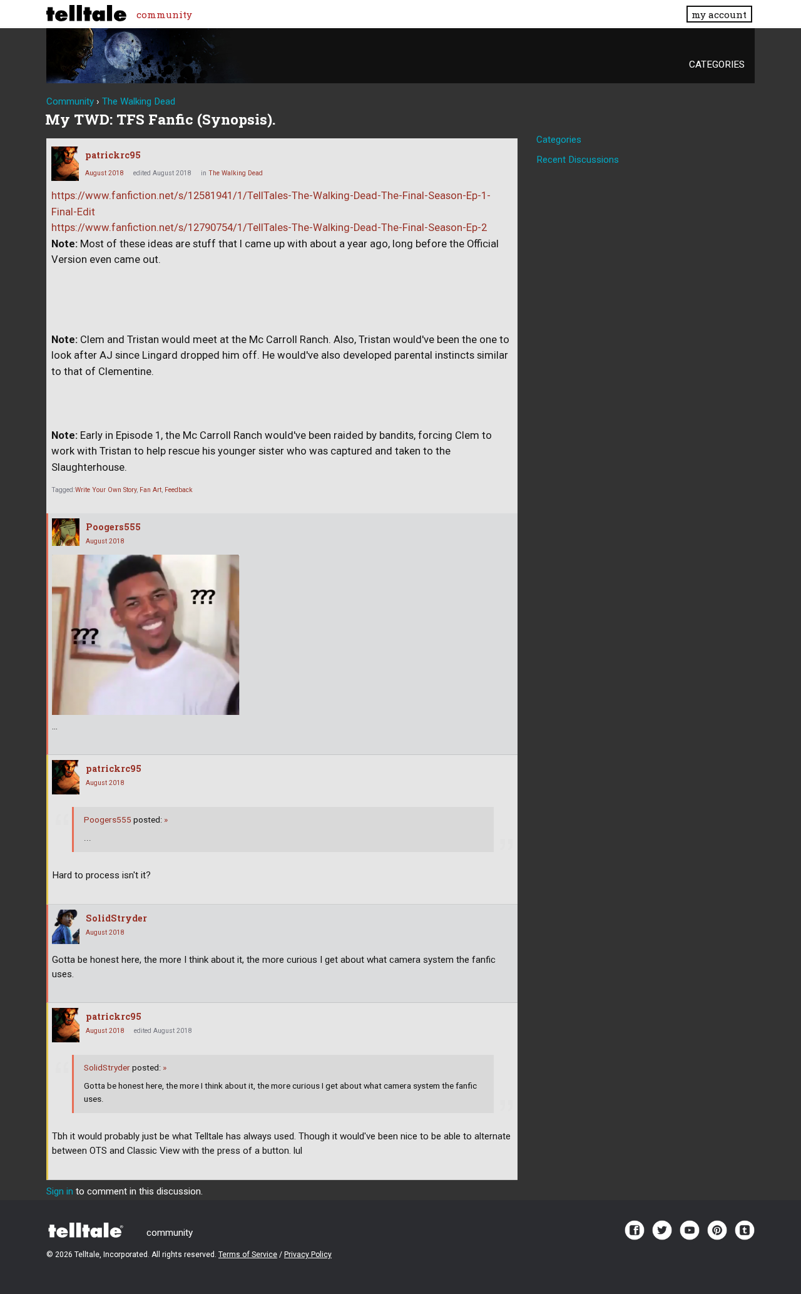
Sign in (59, 1191)
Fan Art (150, 490)
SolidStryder (116, 918)
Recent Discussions (577, 159)
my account (719, 14)
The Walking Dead (235, 173)
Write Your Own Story (105, 490)
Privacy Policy (308, 1254)
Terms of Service (247, 1254)
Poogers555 (113, 527)
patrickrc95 (113, 155)
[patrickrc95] (65, 163)
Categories (717, 64)
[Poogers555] (65, 532)
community (164, 14)
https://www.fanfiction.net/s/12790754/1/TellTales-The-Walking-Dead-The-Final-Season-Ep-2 (269, 228)
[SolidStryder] (65, 927)
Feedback (179, 490)
